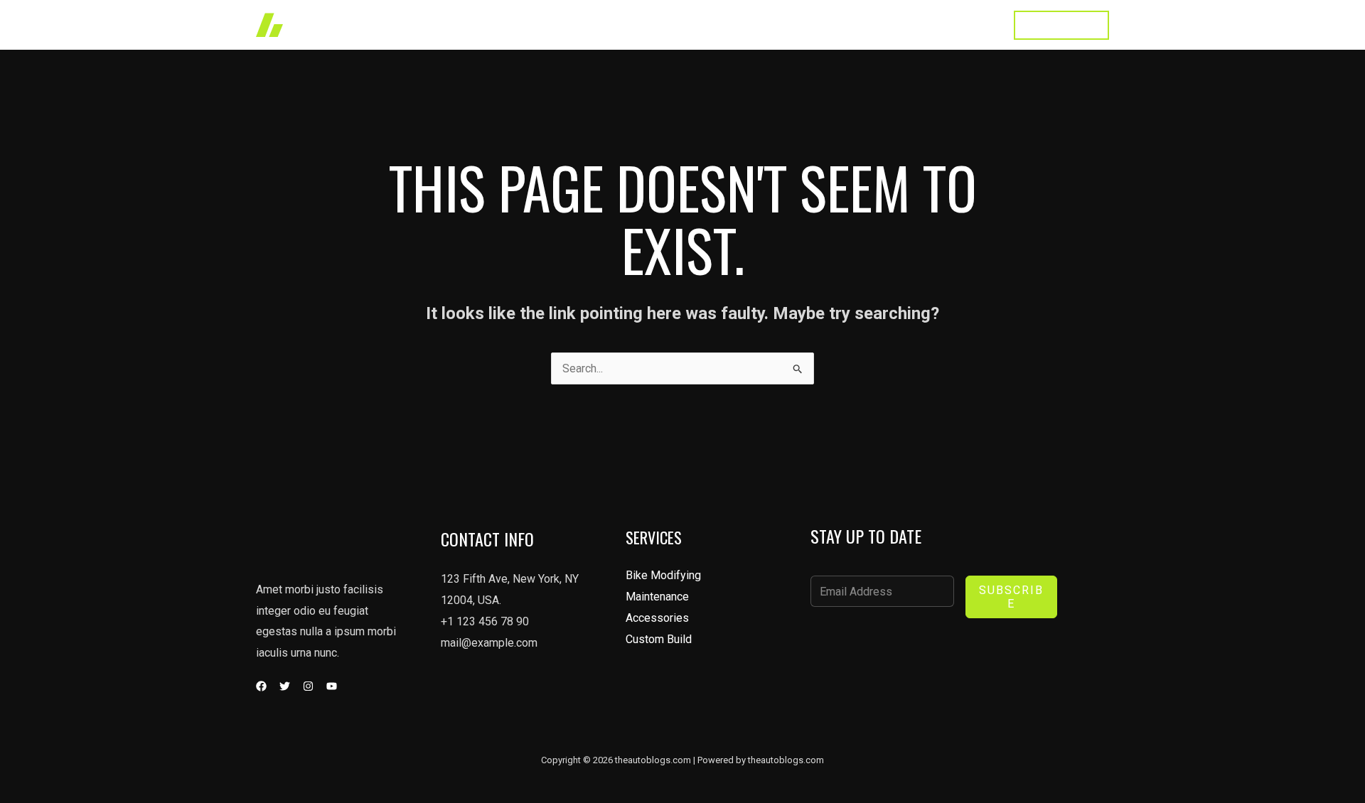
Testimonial (899, 24)
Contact (969, 24)
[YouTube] (331, 686)
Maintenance (657, 596)
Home (643, 24)
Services (757, 24)
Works (696, 24)
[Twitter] (284, 686)
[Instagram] (308, 686)
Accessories (657, 618)
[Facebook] (261, 686)
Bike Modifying (663, 575)
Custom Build (659, 639)
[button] (1061, 25)
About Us (824, 24)
